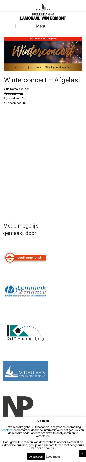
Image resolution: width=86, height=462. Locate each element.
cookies (7, 430)
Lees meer (53, 456)
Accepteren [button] (36, 456)
